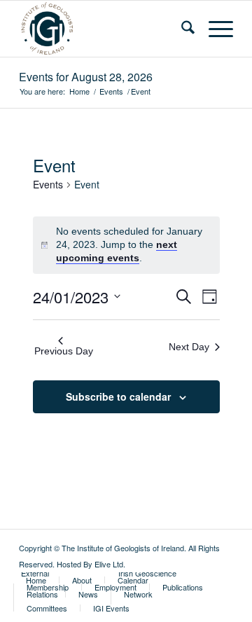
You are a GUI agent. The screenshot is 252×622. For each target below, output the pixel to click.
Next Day (189, 346)
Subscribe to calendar (118, 396)
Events (48, 184)
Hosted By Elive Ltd (90, 563)
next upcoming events (116, 251)
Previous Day (63, 351)
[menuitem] (181, 29)
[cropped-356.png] (104, 29)
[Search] (181, 29)
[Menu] (214, 29)
